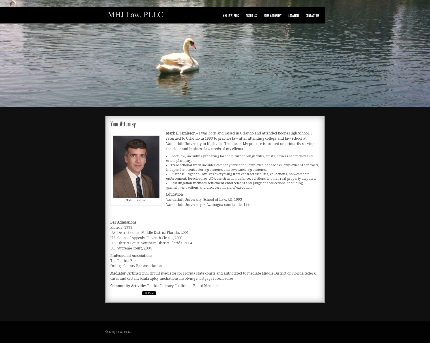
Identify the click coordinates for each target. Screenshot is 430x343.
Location (293, 15)
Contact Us (312, 15)
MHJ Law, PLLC (231, 15)
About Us (251, 15)
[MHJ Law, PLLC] (135, 15)
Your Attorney (273, 15)
